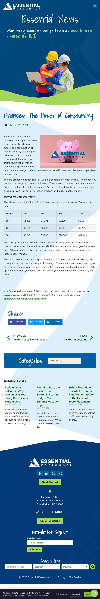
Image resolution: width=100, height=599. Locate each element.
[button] (95, 6)
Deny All (76, 594)
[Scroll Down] (50, 88)
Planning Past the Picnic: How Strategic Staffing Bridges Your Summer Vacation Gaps (48, 396)
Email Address (34, 538)
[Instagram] (60, 473)
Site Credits (75, 577)
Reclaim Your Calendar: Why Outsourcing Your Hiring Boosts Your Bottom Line (16, 394)
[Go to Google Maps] (50, 491)
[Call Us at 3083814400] (37, 512)
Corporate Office (50, 496)
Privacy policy (62, 594)
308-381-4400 (51, 512)
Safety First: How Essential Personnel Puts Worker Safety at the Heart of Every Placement (81, 394)
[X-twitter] (53, 473)
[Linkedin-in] (46, 473)
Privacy (61, 577)
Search (92, 566)
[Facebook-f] (40, 473)
